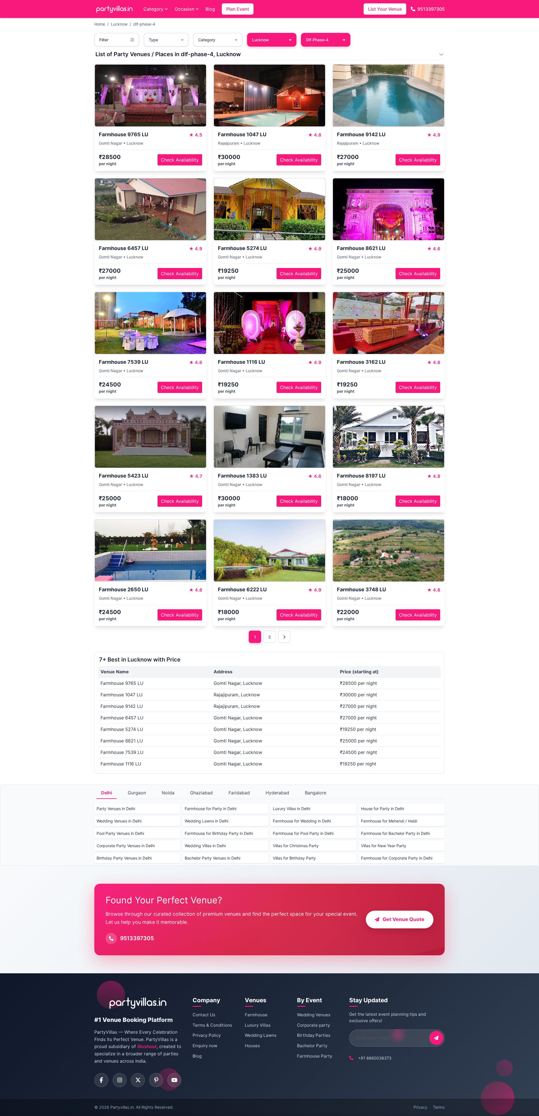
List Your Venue (385, 9)
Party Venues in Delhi (116, 808)
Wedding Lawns (261, 1035)
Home (99, 24)
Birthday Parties (313, 1035)
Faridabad (239, 792)
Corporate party (313, 1025)
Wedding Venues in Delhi (119, 821)
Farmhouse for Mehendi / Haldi (389, 821)
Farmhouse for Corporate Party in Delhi (396, 858)
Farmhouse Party (314, 1056)
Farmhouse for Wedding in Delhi (302, 821)
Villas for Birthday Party (294, 858)
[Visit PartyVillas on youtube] (174, 1080)
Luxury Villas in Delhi (291, 808)
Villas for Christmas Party (296, 845)
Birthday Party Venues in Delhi (124, 858)
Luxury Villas (258, 1025)
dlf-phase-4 (144, 24)
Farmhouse (256, 1014)
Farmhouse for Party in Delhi (210, 808)
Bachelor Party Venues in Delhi (212, 858)
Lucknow (119, 24)
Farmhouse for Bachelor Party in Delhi (395, 833)
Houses (252, 1045)
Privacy (420, 1107)
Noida (168, 792)
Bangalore (315, 792)
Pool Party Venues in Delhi (120, 833)
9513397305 (431, 9)
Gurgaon (137, 792)
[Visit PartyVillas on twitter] (138, 1080)
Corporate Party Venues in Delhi (126, 845)
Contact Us (204, 1014)
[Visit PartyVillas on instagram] (120, 1080)
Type (153, 39)
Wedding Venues (313, 1014)
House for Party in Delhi (382, 808)
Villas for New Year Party (383, 845)
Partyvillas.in (122, 1107)
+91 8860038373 (374, 1058)
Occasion (184, 9)
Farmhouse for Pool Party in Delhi (303, 833)
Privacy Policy (207, 1035)
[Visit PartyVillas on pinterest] (156, 1080)
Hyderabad (277, 792)
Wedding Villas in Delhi (205, 845)
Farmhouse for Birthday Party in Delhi (219, 833)
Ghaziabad (201, 792)
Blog (210, 9)
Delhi (106, 792)
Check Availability (180, 160)
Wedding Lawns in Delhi (206, 821)
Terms (439, 1107)
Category (153, 9)
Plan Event (237, 9)
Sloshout (147, 1046)
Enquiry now (205, 1045)
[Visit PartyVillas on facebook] (101, 1080)
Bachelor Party (312, 1045)
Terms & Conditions (212, 1025)
